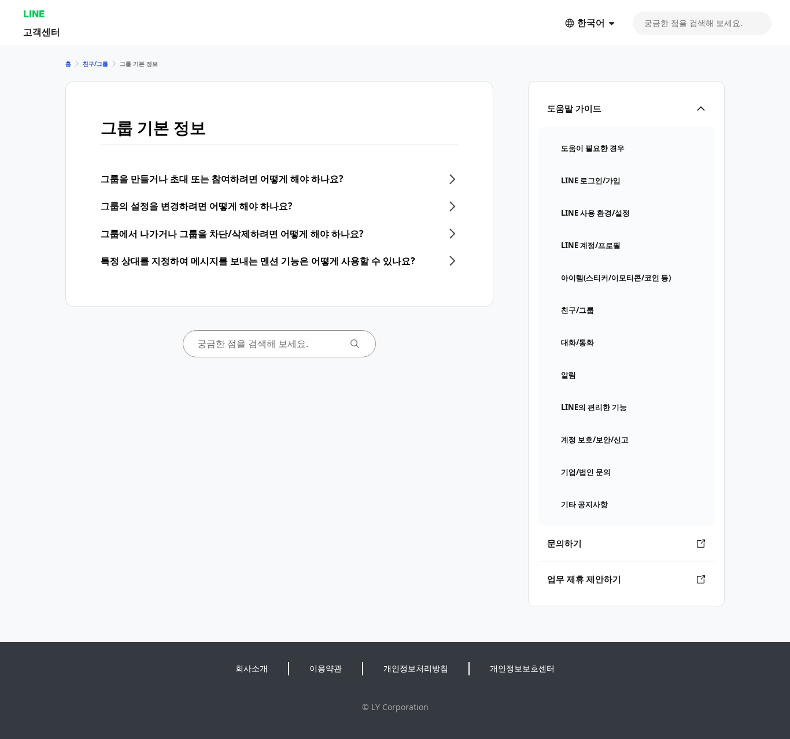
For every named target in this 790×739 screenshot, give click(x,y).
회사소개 (251, 668)
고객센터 (41, 31)
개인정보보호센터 (522, 668)
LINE (34, 14)
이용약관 (325, 668)
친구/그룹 (95, 64)
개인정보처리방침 (415, 668)
